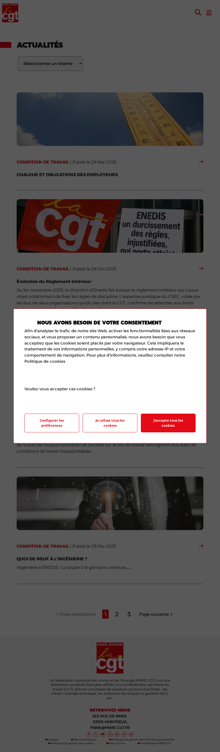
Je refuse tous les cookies (110, 423)
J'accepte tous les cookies (168, 423)
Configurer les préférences (52, 423)
